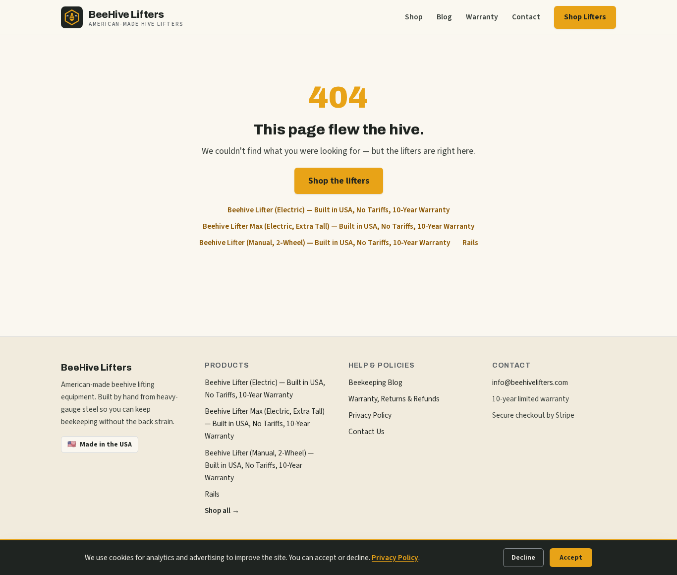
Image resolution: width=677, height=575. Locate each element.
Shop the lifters (338, 181)
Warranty (482, 16)
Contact (526, 16)
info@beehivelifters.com (530, 382)
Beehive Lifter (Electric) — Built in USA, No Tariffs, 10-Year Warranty (338, 209)
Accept (571, 558)
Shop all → (222, 510)
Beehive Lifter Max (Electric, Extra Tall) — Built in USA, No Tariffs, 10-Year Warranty (339, 226)
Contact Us (366, 431)
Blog (444, 16)
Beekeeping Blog (375, 382)
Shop (414, 16)
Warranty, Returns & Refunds (394, 398)
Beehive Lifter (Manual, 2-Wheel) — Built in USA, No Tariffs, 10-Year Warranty (325, 242)
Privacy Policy (370, 415)
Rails (470, 242)
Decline (523, 558)
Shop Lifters (585, 16)
